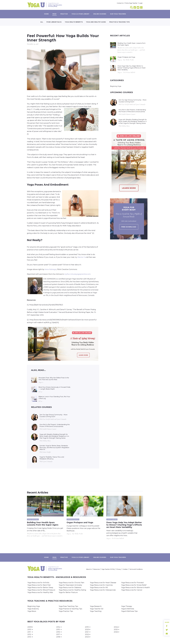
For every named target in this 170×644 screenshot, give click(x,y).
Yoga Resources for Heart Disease (103, 583)
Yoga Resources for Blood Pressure (41, 590)
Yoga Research (96, 606)
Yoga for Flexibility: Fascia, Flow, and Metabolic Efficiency (52, 458)
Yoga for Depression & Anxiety (70, 585)
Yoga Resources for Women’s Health (135, 587)
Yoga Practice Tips (66, 611)
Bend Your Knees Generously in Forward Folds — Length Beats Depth (54, 388)
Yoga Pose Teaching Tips (68, 606)
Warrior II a (82, 257)
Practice (64, 14)
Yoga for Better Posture (68, 592)
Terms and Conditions (136, 569)
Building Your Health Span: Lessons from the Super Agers (132, 44)
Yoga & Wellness (127, 609)
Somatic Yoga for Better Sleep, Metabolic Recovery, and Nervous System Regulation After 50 (54, 447)
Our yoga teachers (118, 14)
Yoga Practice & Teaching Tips (70, 609)
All (41, 22)
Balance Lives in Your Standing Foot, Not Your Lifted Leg (54, 397)
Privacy (118, 569)
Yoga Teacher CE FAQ (108, 569)
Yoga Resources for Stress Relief (133, 585)
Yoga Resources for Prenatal (132, 583)
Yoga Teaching (95, 611)
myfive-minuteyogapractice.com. (77, 274)
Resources (96, 569)
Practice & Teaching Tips (119, 22)
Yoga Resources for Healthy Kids (40, 592)
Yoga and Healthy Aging (96, 22)
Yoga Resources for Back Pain (39, 585)
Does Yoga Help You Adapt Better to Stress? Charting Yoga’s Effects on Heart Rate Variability (132, 68)
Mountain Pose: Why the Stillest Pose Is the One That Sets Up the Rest (54, 378)
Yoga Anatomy (33, 609)
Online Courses (99, 14)
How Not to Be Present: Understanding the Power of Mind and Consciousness (55, 425)
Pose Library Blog (54, 22)
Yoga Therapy (126, 606)
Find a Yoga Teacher (131, 3)
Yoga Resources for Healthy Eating (72, 590)
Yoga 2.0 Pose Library (80, 14)
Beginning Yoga (115, 86)
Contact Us (120, 3)
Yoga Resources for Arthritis (38, 583)
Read (54, 14)
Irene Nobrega (50, 269)
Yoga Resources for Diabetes (70, 587)
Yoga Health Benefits (74, 22)
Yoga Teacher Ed (96, 609)
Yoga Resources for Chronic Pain (71, 583)
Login (141, 3)
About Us (89, 569)
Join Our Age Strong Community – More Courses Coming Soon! (53, 415)
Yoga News (31, 611)
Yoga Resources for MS (99, 587)
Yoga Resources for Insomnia (101, 585)
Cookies (125, 569)
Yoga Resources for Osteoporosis (103, 590)
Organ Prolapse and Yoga (126, 57)
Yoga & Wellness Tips (129, 611)
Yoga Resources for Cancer (131, 590)
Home (46, 14)
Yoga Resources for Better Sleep (40, 587)
